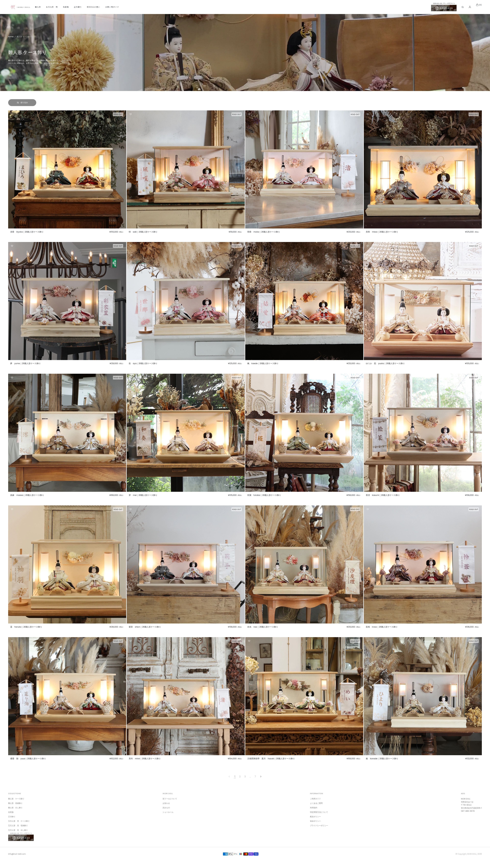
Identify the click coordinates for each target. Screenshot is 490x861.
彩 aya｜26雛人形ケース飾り (143, 363)
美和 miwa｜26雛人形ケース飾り (382, 232)
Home (11, 36)
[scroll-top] (484, 855)
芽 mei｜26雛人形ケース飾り (143, 495)
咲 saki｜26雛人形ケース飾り (143, 232)
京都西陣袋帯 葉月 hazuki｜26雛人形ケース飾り (271, 758)
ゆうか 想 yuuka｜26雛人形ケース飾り (385, 363)
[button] (463, 7)
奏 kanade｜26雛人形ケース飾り (382, 758)
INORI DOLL (472, 854)
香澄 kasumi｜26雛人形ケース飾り (383, 495)
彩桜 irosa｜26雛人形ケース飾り (382, 627)
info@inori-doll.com (17, 854)
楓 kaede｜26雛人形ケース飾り (262, 363)
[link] (67, 169)
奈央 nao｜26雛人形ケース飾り (262, 627)
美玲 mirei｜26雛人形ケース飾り (145, 758)
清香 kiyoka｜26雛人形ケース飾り (27, 232)
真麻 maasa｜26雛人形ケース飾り (27, 495)
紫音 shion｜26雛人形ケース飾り (145, 627)
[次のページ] (260, 776)
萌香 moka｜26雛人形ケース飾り (263, 232)
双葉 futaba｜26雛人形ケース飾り (264, 495)
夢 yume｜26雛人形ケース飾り (25, 363)
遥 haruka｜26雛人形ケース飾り (26, 627)
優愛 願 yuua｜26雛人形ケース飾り (28, 758)
